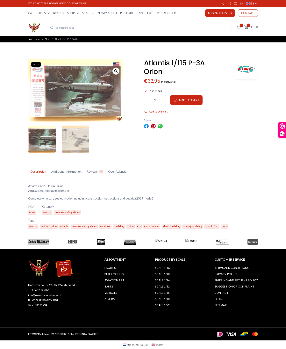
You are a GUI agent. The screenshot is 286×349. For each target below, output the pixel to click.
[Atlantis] (246, 69)
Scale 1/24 (162, 280)
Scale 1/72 (162, 305)
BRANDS (58, 13)
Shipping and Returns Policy (236, 280)
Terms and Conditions (232, 267)
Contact (221, 292)
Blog (218, 299)
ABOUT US (146, 13)
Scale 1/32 (162, 286)
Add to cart (189, 100)
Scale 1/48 (162, 299)
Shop (47, 39)
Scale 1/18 (162, 274)
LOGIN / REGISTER (220, 13)
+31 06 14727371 (39, 290)
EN (252, 3)
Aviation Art (114, 280)
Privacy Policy (226, 274)
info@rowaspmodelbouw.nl (44, 295)
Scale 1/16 (162, 267)
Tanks (109, 286)
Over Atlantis (117, 171)
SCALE (86, 13)
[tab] (38, 171)
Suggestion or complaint (234, 286)
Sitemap (221, 305)
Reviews (94, 171)
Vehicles (110, 292)
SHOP (71, 13)
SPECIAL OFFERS (166, 13)
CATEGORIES (37, 13)
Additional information (66, 171)
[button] (115, 71)
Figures (110, 267)
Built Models (114, 274)
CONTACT (248, 13)
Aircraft (111, 299)
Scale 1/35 (162, 292)
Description (38, 171)
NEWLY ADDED (107, 13)
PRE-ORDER (127, 13)
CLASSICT (93, 334)
